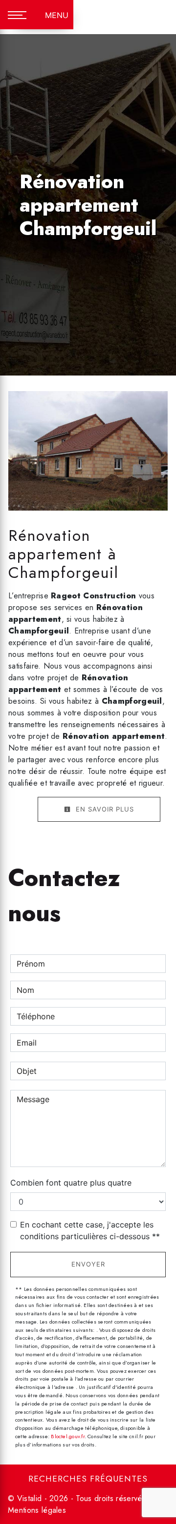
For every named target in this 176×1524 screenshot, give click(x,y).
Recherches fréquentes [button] (88, 1478)
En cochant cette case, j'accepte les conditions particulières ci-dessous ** (90, 1230)
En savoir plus (103, 809)
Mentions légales (37, 1510)
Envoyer (88, 1264)
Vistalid (29, 1498)
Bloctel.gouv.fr (67, 1436)
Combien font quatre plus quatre (71, 1183)
